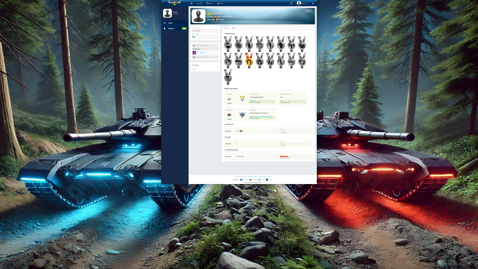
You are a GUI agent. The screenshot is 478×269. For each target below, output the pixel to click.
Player (175, 12)
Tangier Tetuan (227, 16)
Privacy (261, 176)
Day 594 (199, 3)
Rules (244, 176)
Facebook (245, 179)
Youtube (254, 179)
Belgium (221, 19)
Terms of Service (252, 176)
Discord (262, 179)
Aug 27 (210, 3)
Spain (219, 16)
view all (194, 69)
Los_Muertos (201, 52)
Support (238, 176)
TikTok (270, 179)
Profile (226, 28)
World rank (195, 34)
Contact (267, 176)
